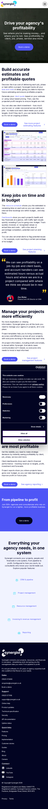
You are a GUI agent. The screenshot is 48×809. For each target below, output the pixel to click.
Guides (4, 747)
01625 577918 (7, 695)
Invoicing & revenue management (26, 619)
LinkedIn (9, 768)
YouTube (9, 773)
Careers (5, 759)
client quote (20, 96)
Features (5, 731)
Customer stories (8, 743)
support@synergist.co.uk (11, 699)
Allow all (24, 433)
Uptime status (7, 723)
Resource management (26, 606)
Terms (11, 799)
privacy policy (38, 384)
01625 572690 (7, 679)
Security (5, 715)
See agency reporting (31, 484)
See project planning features (32, 250)
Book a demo (7, 687)
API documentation (9, 719)
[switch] (42, 404)
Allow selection (24, 440)
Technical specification (10, 711)
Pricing (4, 735)
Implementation (7, 739)
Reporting (26, 632)
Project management (26, 593)
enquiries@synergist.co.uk (11, 683)
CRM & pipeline (26, 579)
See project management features (32, 359)
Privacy (4, 799)
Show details (36, 427)
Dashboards (7, 217)
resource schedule (14, 205)
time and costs (8, 89)
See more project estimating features (32, 124)
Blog (3, 751)
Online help (6, 703)
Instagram (9, 777)
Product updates (8, 707)
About (4, 755)
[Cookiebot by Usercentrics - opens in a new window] (35, 367)
